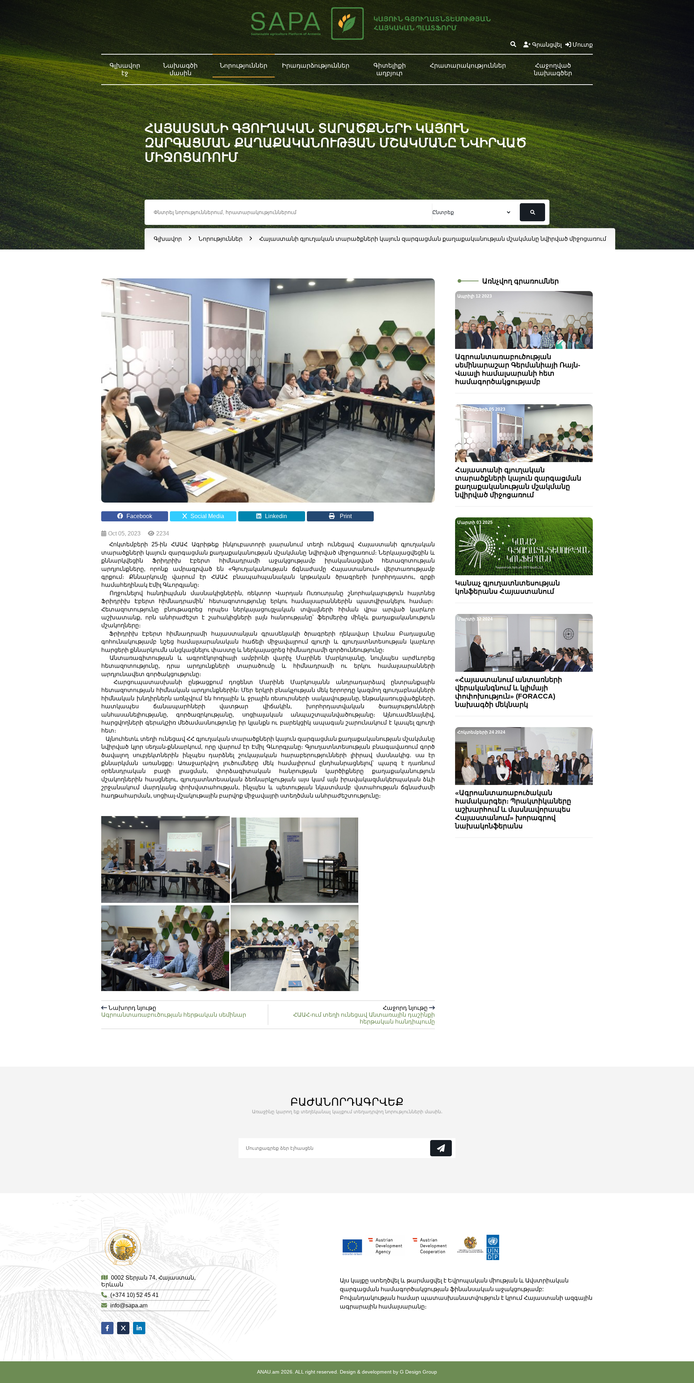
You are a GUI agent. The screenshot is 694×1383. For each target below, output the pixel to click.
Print (345, 516)
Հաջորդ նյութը (364, 1015)
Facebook (139, 516)
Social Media (207, 516)
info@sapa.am (128, 1305)
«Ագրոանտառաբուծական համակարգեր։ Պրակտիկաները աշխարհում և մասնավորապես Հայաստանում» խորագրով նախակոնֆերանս (513, 809)
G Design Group (418, 1372)
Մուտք (583, 45)
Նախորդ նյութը (173, 1011)
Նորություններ (243, 65)
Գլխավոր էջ (125, 69)
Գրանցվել (547, 45)
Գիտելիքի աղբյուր (389, 69)
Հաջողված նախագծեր (553, 69)
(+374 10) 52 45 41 (134, 1295)
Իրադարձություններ (316, 65)
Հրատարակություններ (468, 65)
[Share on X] (123, 1328)
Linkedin (276, 516)
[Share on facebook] (107, 1328)
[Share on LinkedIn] (139, 1328)
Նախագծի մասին (180, 69)
